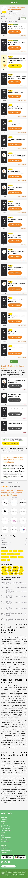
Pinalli (9, 567)
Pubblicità (3, 821)
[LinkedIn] (5, 862)
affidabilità (5, 477)
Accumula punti (15, 65)
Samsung (17, 554)
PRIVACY (15, 872)
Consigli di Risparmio (13, 11)
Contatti (3, 832)
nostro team (6, 468)
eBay (8, 560)
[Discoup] (14, 813)
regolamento (20, 440)
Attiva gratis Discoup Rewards (11, 443)
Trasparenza (4, 839)
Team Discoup (5, 841)
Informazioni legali (6, 837)
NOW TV (20, 573)
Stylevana (15, 567)
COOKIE (20, 872)
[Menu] (2, 2)
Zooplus (21, 551)
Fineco (15, 551)
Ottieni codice (14, 31)
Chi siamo (4, 819)
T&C (2, 836)
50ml (21, 567)
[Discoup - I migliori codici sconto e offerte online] (14, 2)
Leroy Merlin (5, 557)
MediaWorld (13, 557)
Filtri (25, 18)
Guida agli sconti (5, 828)
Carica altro (14, 361)
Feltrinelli (4, 573)
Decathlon (15, 570)
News (2, 823)
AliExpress (4, 551)
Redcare (4, 570)
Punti (4, 12)
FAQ (2, 834)
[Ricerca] (25, 2)
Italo (9, 570)
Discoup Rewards (5, 439)
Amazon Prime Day (6, 850)
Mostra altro (14, 497)
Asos (16, 573)
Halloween (4, 852)
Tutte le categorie (5, 827)
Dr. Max (11, 573)
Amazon (4, 560)
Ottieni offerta (15, 128)
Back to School (5, 848)
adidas (21, 570)
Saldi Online (4, 847)
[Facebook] (2, 862)
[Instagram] (9, 862)
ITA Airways (10, 554)
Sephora (4, 567)
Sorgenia (20, 557)
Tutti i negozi (4, 825)
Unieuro (4, 554)
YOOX (10, 551)
